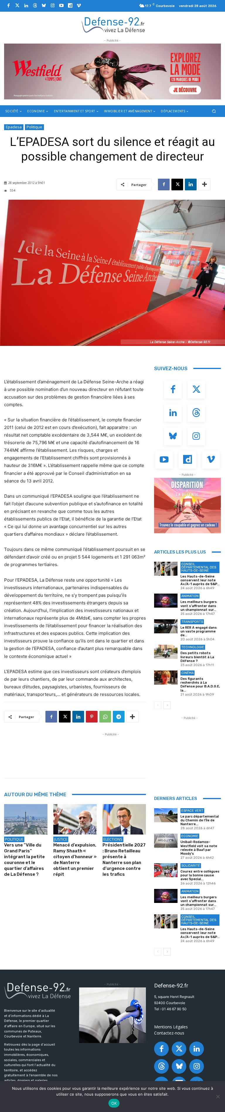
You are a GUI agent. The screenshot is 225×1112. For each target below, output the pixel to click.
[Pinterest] (92, 717)
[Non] (218, 1096)
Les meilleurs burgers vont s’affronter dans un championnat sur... (198, 605)
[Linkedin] (26, 5)
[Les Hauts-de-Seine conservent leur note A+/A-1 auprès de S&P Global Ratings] (166, 569)
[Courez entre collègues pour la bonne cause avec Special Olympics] (166, 870)
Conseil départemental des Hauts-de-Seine (198, 567)
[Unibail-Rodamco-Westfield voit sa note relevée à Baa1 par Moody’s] (166, 841)
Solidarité (190, 866)
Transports (192, 622)
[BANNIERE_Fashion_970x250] (112, 71)
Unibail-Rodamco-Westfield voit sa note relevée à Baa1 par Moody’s (198, 848)
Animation (190, 596)
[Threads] (34, 5)
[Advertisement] (110, 750)
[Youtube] (61, 5)
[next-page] (167, 705)
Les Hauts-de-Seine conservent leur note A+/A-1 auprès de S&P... (200, 580)
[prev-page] (157, 705)
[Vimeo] (78, 5)
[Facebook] (8, 5)
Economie (189, 836)
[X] (177, 184)
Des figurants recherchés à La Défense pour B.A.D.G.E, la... (200, 684)
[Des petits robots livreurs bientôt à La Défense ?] (166, 652)
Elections (112, 839)
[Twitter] (17, 5)
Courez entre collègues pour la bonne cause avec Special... (199, 875)
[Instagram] (52, 5)
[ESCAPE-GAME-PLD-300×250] (187, 505)
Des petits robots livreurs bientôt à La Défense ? (197, 657)
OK (114, 1103)
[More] (204, 184)
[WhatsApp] (105, 717)
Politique (34, 127)
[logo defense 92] (113, 24)
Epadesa (14, 127)
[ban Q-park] (112, 1015)
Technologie (192, 647)
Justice (60, 839)
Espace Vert (192, 811)
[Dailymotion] (70, 5)
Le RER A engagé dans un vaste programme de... (198, 631)
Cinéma (187, 673)
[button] (214, 111)
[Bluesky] (43, 5)
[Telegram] (119, 717)
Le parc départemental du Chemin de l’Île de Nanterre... (199, 820)
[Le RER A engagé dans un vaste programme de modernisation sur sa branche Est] (166, 626)
